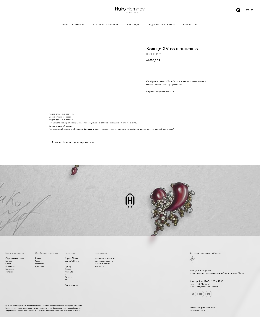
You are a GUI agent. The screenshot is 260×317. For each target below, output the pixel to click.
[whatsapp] (238, 11)
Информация (190, 25)
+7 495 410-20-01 (202, 284)
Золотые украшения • (74, 25)
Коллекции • (134, 25)
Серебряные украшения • (106, 25)
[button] (247, 10)
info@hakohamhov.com (207, 286)
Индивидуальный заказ (162, 25)
